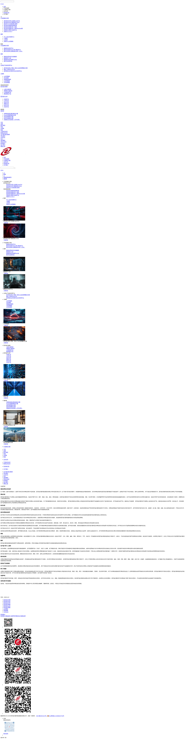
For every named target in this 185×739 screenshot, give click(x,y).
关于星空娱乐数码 (5, 134)
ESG (2, 139)
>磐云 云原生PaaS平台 (9, 69)
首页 (4, 157)
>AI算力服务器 (7, 89)
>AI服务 (5, 38)
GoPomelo (5, 612)
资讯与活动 (3, 141)
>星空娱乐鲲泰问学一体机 (10, 27)
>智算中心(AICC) (7, 31)
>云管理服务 (6, 76)
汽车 (2, 122)
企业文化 (3, 137)
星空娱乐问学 (6, 603)
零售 (2, 126)
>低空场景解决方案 (8, 116)
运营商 (2, 128)
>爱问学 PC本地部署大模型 (10, 23)
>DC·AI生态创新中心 (8, 36)
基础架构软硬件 (7, 177)
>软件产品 (6, 105)
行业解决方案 (6, 160)
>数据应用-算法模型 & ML (10, 59)
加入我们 (3, 144)
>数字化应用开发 (7, 61)
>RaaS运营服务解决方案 (9, 115)
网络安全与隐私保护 (20, 616)
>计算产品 (6, 100)
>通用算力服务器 (7, 90)
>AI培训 (5, 39)
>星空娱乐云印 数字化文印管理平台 (12, 71)
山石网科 (5, 609)
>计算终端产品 (7, 92)
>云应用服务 (6, 80)
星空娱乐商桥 (6, 607)
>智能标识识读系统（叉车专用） (11, 119)
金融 (2, 123)
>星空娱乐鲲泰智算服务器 (10, 25)
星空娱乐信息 (6, 601)
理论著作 (3, 136)
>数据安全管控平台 (8, 48)
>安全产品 (6, 102)
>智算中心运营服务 (8, 41)
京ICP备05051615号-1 (41, 715)
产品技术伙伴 (4, 131)
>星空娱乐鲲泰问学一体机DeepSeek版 (13, 28)
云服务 (2, 73)
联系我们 (3, 143)
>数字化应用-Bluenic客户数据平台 (12, 49)
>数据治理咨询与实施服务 (10, 56)
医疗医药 (3, 125)
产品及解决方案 (5, 18)
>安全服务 (6, 77)
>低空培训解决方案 (8, 118)
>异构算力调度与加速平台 (10, 30)
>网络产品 (6, 103)
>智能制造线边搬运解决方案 (10, 113)
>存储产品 (6, 99)
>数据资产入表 (7, 58)
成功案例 (3, 140)
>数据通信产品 (7, 93)
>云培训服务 (6, 82)
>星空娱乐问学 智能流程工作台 (11, 22)
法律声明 (12, 616)
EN (3, 4)
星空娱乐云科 (4, 96)
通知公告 (3, 146)
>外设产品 (6, 106)
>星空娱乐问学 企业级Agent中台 (11, 20)
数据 (4, 174)
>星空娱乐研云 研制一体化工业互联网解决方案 (15, 68)
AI (4, 173)
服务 (2, 34)
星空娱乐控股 (6, 599)
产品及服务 (6, 159)
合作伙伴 (5, 162)
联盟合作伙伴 (4, 133)
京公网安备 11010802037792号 (56, 715)
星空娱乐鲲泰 (4, 86)
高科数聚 (5, 610)
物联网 (2, 111)
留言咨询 (5, 733)
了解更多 (5, 222)
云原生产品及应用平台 (6, 65)
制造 (2, 130)
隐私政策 (7, 616)
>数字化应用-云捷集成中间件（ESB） (13, 51)
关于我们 (5, 165)
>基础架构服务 (7, 79)
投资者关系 (6, 163)
